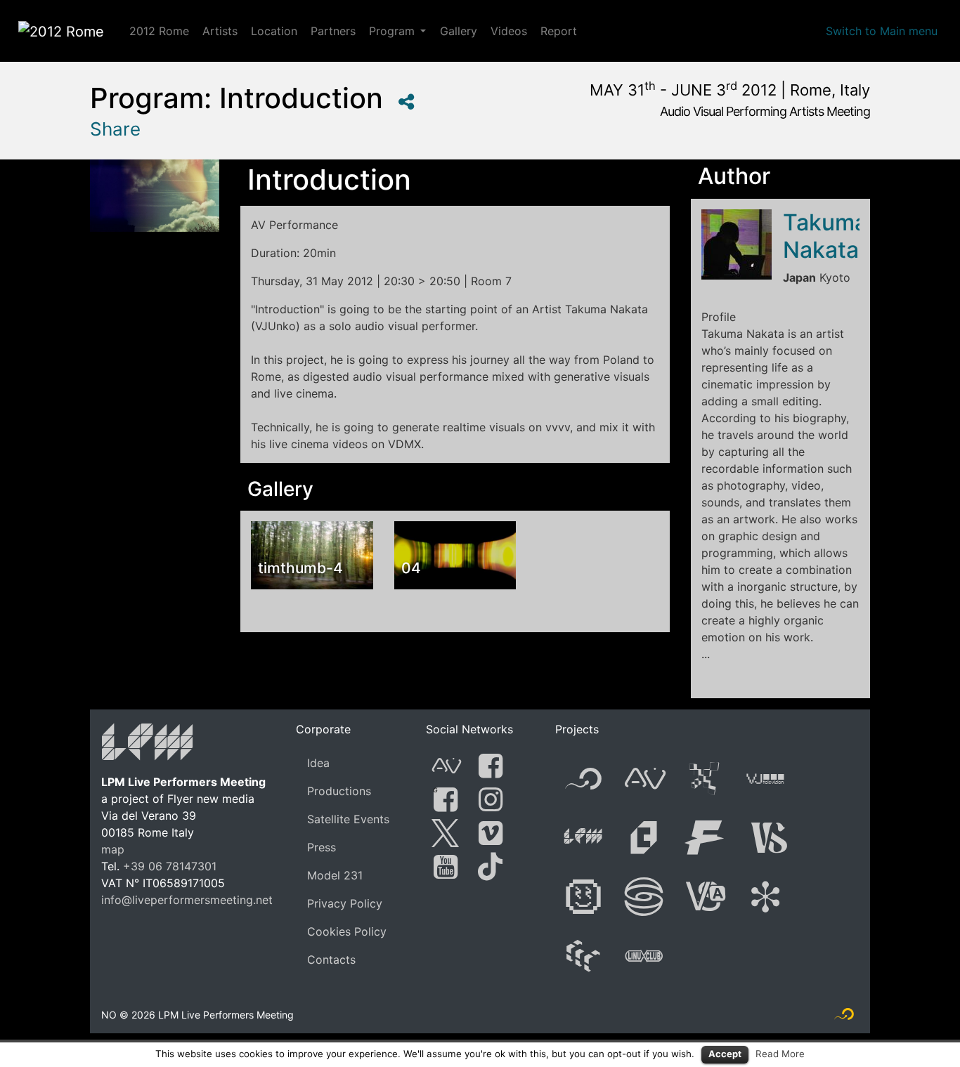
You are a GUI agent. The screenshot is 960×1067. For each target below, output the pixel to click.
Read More (780, 1053)
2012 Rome (159, 31)
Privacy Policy (344, 903)
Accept (724, 1053)
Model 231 (335, 875)
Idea (318, 763)
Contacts (331, 960)
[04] (455, 554)
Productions (339, 791)
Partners (333, 31)
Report (558, 31)
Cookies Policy (347, 931)
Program (392, 31)
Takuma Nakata (825, 236)
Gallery (458, 31)
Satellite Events (348, 819)
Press (321, 847)
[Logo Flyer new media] (844, 1017)
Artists (220, 31)
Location (274, 31)
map (112, 849)
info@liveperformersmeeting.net (187, 900)
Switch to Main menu (882, 31)
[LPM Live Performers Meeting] (148, 744)
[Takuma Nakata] (736, 244)
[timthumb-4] (312, 554)
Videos (509, 31)
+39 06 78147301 (169, 866)
